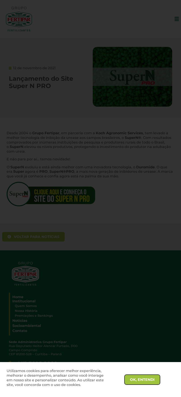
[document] (90, 198)
